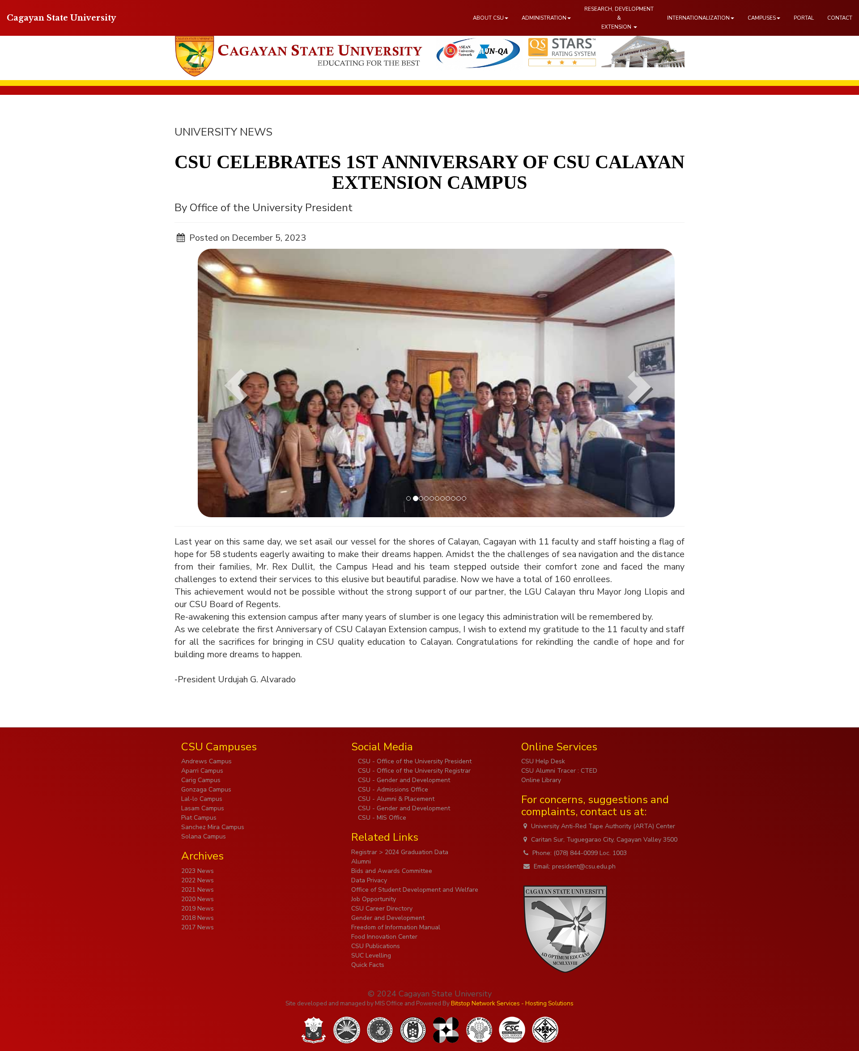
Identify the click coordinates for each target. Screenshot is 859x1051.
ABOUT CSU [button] (488, 17)
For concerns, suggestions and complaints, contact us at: (595, 805)
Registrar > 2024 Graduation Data (399, 852)
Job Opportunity (373, 899)
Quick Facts (367, 965)
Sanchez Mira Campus (212, 827)
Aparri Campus (202, 770)
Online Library (541, 780)
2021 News (197, 889)
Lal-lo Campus (201, 799)
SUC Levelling (371, 955)
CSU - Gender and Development (403, 780)
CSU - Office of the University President (414, 761)
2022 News (197, 880)
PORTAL (804, 17)
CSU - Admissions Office (392, 789)
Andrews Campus (206, 761)
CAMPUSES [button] (762, 17)
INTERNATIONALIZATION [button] (698, 17)
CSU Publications (375, 946)
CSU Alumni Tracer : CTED (559, 770)
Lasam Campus (202, 808)
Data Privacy (369, 880)
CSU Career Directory (381, 908)
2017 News (197, 927)
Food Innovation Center (384, 936)
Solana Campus (203, 836)
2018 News (197, 918)
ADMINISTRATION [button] (544, 17)
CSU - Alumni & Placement (395, 799)
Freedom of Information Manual (395, 927)
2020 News (197, 899)
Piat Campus (199, 817)
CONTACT (839, 17)
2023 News (197, 871)
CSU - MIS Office (381, 817)
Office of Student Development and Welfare (414, 889)
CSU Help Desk (543, 761)
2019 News (197, 908)
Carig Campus (201, 780)
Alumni (361, 861)
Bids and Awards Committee (391, 871)
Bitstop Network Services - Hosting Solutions (512, 1003)
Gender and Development (388, 918)
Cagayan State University (61, 18)
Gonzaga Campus (206, 789)
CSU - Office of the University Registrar (413, 770)
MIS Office (389, 1003)
